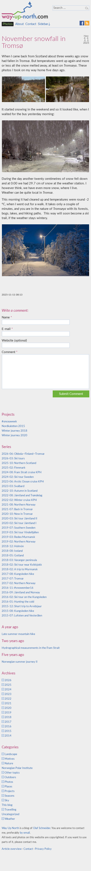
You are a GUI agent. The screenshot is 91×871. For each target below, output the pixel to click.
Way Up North (10, 828)
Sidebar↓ (44, 24)
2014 (8, 735)
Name (7, 317)
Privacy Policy (43, 849)
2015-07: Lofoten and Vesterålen (22, 615)
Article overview (12, 849)
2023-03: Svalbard (13, 486)
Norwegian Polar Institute (17, 768)
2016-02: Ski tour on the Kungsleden (24, 597)
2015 (8, 731)
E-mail (7, 329)
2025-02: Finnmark (13, 467)
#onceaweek (9, 421)
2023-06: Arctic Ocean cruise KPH (23, 481)
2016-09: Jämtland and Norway (21, 592)
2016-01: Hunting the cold (18, 601)
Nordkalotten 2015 (13, 426)
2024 (8, 689)
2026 (8, 680)
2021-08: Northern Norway (19, 504)
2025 (8, 685)
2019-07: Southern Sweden (18, 528)
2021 (8, 703)
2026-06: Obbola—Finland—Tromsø (23, 454)
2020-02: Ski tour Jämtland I (19, 523)
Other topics (12, 772)
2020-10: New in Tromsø (17, 514)
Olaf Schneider (41, 828)
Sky (7, 800)
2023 (8, 694)
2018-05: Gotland (13, 555)
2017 (8, 722)
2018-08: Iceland (12, 551)
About (19, 24)
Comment (9, 352)
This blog (7, 805)
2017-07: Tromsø (12, 578)
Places (8, 786)
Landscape (11, 754)
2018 (8, 717)
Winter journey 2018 (14, 431)
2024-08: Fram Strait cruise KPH (21, 472)
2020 (8, 708)
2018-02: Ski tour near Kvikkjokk (22, 565)
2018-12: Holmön (13, 546)
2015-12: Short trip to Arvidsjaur (22, 606)
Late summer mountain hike (18, 634)
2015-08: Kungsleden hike (18, 611)
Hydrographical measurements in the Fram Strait (31, 648)
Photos (8, 24)
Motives (10, 759)
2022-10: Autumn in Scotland (19, 491)
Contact (30, 24)
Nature (9, 763)
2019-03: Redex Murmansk (18, 537)
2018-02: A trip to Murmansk (20, 569)
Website (14, 340)
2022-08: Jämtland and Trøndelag (22, 495)
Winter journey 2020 (14, 435)
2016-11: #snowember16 (17, 588)
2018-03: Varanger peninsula (19, 560)
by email (25, 833)
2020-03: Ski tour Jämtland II (19, 518)
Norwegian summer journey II (19, 662)
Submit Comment (71, 393)
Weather (10, 819)
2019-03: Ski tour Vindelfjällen (20, 532)
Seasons (9, 796)
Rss (87, 23)
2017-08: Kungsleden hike (18, 574)
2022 (8, 699)
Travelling (10, 809)
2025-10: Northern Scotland (19, 463)
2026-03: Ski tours (13, 458)
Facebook (82, 23)
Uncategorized (10, 814)
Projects (10, 791)
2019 (8, 712)
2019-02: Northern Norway (19, 541)
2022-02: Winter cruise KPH (19, 500)
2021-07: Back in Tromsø (17, 509)
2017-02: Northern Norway (19, 583)
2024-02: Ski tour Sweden (18, 477)
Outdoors (10, 777)
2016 (8, 726)
